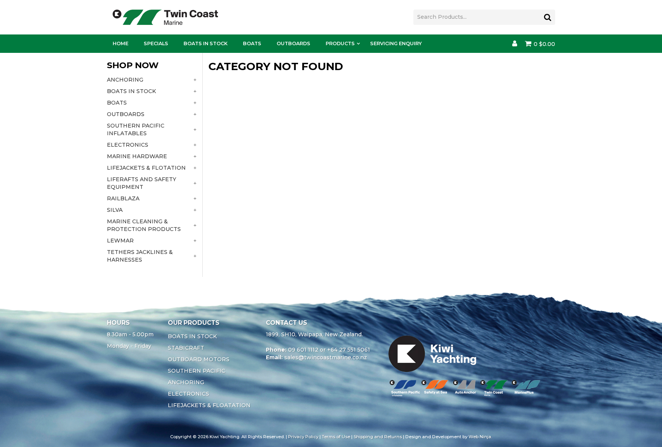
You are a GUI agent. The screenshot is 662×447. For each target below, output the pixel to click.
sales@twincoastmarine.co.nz (325, 357)
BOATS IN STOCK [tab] (131, 91)
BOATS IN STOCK (192, 336)
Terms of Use (336, 436)
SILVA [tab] (115, 209)
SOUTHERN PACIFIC (196, 370)
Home (120, 43)
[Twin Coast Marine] (165, 16)
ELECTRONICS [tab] (127, 144)
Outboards (293, 43)
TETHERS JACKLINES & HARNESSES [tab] (140, 256)
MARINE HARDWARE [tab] (137, 156)
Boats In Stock (206, 43)
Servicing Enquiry (396, 43)
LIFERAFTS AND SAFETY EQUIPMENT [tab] (141, 183)
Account (514, 43)
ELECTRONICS (188, 393)
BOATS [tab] (117, 102)
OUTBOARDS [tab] (125, 114)
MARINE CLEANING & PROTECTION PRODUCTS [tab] (144, 225)
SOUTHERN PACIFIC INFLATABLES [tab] (135, 129)
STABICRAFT (186, 347)
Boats (252, 43)
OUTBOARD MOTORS (198, 359)
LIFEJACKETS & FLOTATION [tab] (146, 167)
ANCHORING (186, 382)
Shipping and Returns (378, 436)
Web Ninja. (480, 436)
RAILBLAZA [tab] (123, 198)
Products (340, 43)
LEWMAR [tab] (120, 240)
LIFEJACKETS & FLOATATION (209, 405)
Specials (156, 43)
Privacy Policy (303, 436)
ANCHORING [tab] (125, 79)
